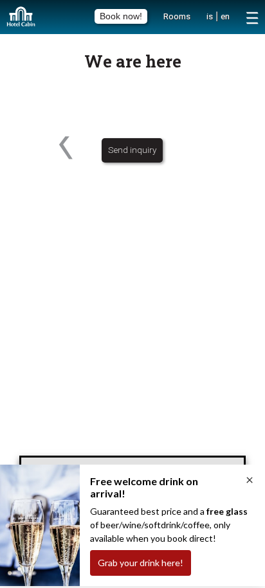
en (225, 16)
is (209, 16)
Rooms (176, 16)
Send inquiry (132, 150)
